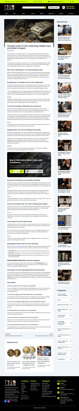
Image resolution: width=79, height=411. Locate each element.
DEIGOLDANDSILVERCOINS (16, 260)
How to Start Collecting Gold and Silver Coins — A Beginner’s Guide (29, 363)
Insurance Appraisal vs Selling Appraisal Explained (64, 210)
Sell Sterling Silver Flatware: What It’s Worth (64, 246)
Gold (14, 13)
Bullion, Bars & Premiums (63, 304)
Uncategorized (61, 359)
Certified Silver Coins (35, 385)
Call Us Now (70, 7)
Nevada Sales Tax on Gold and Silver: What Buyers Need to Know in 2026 (64, 115)
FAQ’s (22, 393)
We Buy (33, 13)
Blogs (59, 300)
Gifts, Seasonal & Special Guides (63, 329)
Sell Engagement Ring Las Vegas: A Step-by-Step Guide (64, 154)
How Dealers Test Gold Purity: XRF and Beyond (63, 282)
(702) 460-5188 (38, 1)
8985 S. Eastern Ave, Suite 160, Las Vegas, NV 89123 (17, 1)
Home (6, 13)
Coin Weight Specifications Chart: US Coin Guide (64, 228)
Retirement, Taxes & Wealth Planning (62, 353)
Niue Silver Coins (34, 390)
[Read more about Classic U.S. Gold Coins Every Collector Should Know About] (14, 353)
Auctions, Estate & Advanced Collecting (62, 294)
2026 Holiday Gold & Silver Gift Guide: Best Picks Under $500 (64, 58)
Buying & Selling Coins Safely (63, 310)
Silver (23, 13)
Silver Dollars (33, 386)
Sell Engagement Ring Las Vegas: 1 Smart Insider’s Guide (64, 173)
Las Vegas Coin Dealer (47, 393)
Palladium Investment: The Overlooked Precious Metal (64, 264)
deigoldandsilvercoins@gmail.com (57, 1)
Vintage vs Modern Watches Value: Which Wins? (63, 134)
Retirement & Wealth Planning (49, 396)
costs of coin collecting (17, 246)
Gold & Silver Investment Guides (63, 335)
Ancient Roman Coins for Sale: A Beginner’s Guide (64, 191)
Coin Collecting (45, 386)
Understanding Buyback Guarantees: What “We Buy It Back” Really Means (64, 77)
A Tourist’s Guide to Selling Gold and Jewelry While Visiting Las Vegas (64, 96)
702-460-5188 (18, 171)
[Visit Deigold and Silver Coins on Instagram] (73, 1)
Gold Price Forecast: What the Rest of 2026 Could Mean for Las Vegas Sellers (64, 39)
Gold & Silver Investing (47, 391)
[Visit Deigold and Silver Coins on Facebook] (70, 1)
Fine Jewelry (33, 388)
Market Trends (45, 394)
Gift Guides (44, 390)
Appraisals (51, 13)
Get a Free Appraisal (35, 171)
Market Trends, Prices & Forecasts (63, 347)
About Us (61, 13)
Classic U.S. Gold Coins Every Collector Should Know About (13, 363)
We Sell (41, 13)
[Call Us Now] (63, 7)
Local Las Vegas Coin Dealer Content (62, 341)
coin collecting (32, 72)
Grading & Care (45, 388)
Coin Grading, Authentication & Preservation (62, 323)
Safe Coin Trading (46, 385)
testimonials (39, 263)
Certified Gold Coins (35, 383)
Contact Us (71, 13)
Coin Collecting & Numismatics (13, 367)
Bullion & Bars (45, 383)
